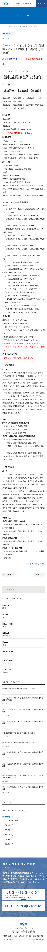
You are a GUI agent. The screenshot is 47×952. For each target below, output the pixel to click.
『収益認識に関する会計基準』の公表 (20, 279)
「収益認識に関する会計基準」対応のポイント (18, 733)
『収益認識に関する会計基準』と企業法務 (22, 286)
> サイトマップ (7, 939)
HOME (10, 26)
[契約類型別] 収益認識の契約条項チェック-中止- (19, 688)
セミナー (21, 26)
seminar (9, 34)
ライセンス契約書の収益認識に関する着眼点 (23, 262)
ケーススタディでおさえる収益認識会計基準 (23, 209)
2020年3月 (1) (13, 820)
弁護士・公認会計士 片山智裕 (19, 169)
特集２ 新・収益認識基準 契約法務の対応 (21, 292)
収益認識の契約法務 (13, 216)
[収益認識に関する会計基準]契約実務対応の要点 (19, 742)
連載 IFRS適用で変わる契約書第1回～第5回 (22, 309)
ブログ (15, 26)
